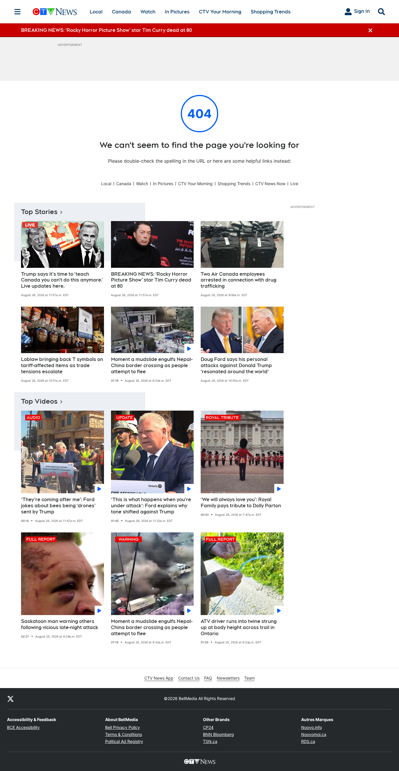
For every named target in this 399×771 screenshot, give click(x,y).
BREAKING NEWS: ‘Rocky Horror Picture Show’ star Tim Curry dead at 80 (151, 280)
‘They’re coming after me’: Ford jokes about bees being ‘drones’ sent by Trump (58, 506)
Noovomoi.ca (313, 734)
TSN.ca (210, 741)
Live (294, 183)
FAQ (208, 678)
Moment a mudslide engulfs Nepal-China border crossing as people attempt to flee (151, 365)
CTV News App (159, 678)
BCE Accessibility (23, 727)
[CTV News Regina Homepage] (55, 11)
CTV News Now (270, 183)
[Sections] (17, 12)
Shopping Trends (271, 12)
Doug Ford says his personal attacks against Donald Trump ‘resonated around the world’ (236, 365)
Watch (147, 12)
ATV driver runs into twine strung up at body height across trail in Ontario (239, 627)
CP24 (208, 727)
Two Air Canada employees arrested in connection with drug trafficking (238, 280)
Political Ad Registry (124, 741)
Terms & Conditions (123, 734)
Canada (121, 12)
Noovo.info (311, 727)
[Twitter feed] (10, 698)
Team (249, 678)
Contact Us (189, 678)
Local (96, 12)
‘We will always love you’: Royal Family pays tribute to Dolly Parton (241, 502)
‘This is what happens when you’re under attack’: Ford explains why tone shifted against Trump (151, 506)
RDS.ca (308, 741)
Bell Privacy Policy (122, 727)
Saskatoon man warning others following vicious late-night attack (59, 624)
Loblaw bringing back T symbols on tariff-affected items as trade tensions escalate (62, 365)
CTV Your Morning (220, 12)
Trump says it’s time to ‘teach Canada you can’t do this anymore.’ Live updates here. (62, 280)
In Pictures (177, 12)
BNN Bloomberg (218, 734)
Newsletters (228, 678)
